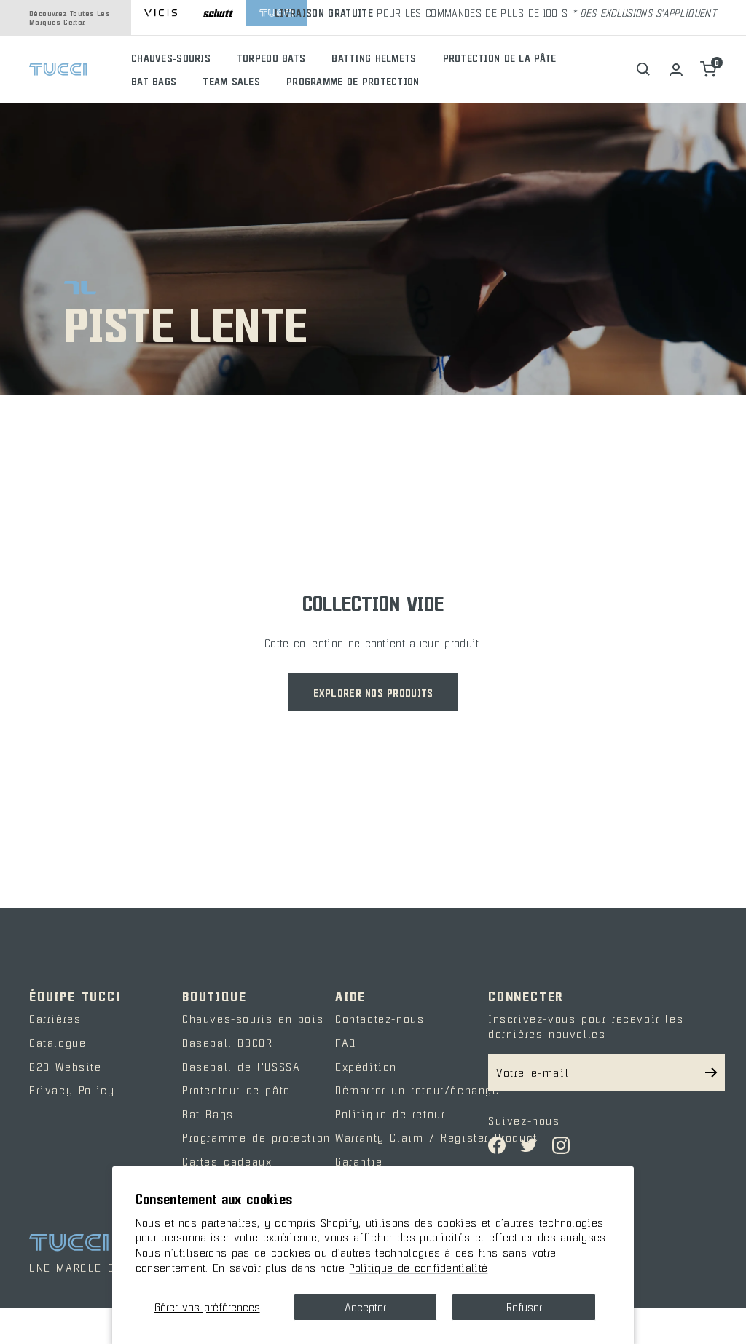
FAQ (346, 1042)
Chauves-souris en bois (252, 1018)
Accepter (365, 1306)
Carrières (55, 1018)
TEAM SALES (231, 81)
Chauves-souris (171, 58)
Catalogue (57, 1042)
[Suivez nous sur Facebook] (497, 1145)
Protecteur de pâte (236, 1089)
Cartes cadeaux (227, 1161)
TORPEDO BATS (271, 58)
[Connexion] (676, 69)
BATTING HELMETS (373, 58)
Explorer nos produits (373, 692)
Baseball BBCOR (227, 1042)
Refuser (524, 1306)
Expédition (366, 1066)
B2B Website (65, 1066)
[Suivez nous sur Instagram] (561, 1145)
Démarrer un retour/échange (417, 1089)
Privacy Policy (71, 1089)
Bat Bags (208, 1113)
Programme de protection (256, 1137)
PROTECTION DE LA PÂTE (500, 58)
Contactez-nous (379, 1018)
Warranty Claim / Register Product (436, 1137)
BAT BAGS (153, 81)
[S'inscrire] (711, 1072)
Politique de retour (390, 1113)
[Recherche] (643, 69)
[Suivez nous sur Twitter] (529, 1145)
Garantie (359, 1161)
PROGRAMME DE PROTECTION (352, 81)
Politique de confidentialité (418, 1267)
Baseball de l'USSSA (241, 1066)
